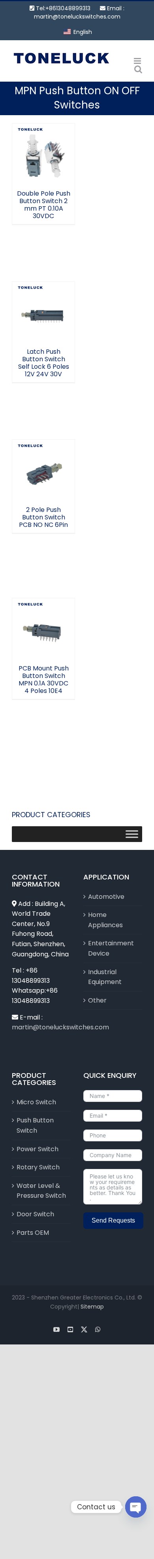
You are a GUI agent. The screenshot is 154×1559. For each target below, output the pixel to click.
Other (97, 1000)
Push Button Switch (35, 1125)
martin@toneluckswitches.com (77, 17)
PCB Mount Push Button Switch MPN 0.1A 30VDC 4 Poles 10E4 (43, 608)
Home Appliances (105, 920)
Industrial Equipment (105, 977)
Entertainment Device (111, 948)
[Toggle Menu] (132, 834)
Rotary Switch (38, 1167)
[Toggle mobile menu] (138, 61)
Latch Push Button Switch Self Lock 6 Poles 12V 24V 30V (43, 291)
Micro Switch (36, 1102)
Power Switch (37, 1149)
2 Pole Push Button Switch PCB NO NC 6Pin (43, 453)
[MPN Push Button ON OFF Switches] (43, 154)
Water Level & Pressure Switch (41, 1191)
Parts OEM (33, 1232)
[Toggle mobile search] (138, 69)
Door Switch (35, 1214)
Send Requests (113, 1220)
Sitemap (92, 1307)
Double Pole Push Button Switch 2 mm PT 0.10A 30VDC (43, 137)
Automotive (106, 896)
